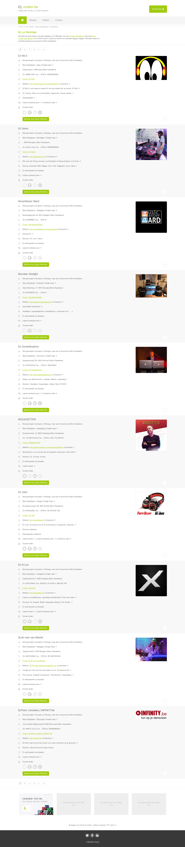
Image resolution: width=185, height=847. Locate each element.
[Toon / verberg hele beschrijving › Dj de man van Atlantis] (61, 670)
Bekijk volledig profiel (35, 119)
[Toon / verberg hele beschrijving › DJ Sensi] (61, 161)
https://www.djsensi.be (37, 157)
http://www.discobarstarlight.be (40, 302)
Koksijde (40, 283)
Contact (58, 20)
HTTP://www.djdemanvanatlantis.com (43, 666)
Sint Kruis (40, 356)
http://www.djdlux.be (36, 593)
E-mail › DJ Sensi (29, 152)
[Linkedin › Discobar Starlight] (35, 331)
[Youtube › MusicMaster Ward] (40, 258)
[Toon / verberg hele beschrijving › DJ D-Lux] (61, 597)
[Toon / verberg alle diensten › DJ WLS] (61, 93)
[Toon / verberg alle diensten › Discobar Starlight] (61, 311)
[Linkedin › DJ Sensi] (35, 185)
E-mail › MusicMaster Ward (32, 225)
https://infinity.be (35, 738)
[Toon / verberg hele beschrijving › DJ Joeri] (61, 525)
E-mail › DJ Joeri (29, 515)
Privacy (97, 842)
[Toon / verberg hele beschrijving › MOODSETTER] (61, 452)
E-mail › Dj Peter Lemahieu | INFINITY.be (37, 734)
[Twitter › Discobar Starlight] (25, 331)
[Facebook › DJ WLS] (30, 112)
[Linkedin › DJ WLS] (35, 112)
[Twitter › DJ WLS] (25, 112)
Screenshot (65, 84)
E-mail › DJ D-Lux (29, 588)
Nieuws (33, 20)
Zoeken (45, 20)
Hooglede (40, 574)
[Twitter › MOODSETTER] (25, 476)
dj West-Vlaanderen (76, 36)
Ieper (39, 65)
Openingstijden (29, 98)
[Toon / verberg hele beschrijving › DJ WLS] (61, 88)
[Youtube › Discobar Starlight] (40, 331)
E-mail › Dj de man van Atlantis (34, 661)
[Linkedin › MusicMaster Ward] (35, 258)
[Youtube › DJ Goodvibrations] (40, 403)
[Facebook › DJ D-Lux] (30, 621)
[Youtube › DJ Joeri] (40, 549)
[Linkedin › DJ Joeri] (35, 549)
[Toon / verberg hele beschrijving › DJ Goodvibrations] (61, 379)
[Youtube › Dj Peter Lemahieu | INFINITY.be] (40, 767)
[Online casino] (38, 805)
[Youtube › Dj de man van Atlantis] (40, 694)
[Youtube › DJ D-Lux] (40, 621)
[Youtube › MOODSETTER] (40, 476)
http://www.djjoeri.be (36, 520)
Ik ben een (158, 9)
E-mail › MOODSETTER (31, 443)
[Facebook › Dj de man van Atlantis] (30, 694)
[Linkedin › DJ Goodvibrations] (35, 403)
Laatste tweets (29, 466)
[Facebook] (92, 835)
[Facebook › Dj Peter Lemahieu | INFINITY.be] (30, 767)
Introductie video (50, 103)
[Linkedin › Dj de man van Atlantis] (35, 694)
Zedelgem (40, 210)
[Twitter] (87, 835)
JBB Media (90, 842)
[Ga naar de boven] (165, 119)
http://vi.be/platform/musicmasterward (43, 229)
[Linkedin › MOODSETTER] (35, 476)
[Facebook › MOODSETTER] (30, 476)
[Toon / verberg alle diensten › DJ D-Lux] (61, 602)
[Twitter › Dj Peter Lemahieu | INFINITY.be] (25, 767)
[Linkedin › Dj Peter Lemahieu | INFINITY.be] (35, 767)
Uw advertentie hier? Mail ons (73, 804)
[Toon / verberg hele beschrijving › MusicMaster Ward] (61, 234)
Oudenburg (41, 428)
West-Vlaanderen (29, 65)
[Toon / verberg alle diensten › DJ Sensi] (61, 166)
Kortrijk (39, 501)
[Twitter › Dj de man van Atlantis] (25, 694)
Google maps (48, 65)
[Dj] (22, 20)
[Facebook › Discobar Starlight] (30, 331)
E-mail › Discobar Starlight (32, 297)
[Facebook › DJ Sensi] (30, 185)
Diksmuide (41, 719)
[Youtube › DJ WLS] (40, 112)
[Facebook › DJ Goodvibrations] (30, 403)
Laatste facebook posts (32, 103)
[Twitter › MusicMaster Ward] (25, 258)
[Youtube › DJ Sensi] (40, 185)
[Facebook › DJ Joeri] (30, 549)
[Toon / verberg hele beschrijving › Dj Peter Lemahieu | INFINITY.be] (61, 743)
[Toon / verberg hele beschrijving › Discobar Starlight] (61, 306)
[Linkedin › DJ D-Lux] (35, 621)
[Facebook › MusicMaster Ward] (30, 258)
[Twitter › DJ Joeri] (25, 549)
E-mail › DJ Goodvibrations (32, 370)
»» (44, 49)
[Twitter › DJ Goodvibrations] (25, 403)
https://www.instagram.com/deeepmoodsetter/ (46, 447)
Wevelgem (41, 138)
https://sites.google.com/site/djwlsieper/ (43, 84)
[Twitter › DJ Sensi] (25, 185)
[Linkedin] (97, 835)
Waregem (40, 647)
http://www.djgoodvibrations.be (40, 375)
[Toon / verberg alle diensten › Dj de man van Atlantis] (61, 675)
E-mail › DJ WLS (29, 79)
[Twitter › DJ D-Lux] (25, 621)
